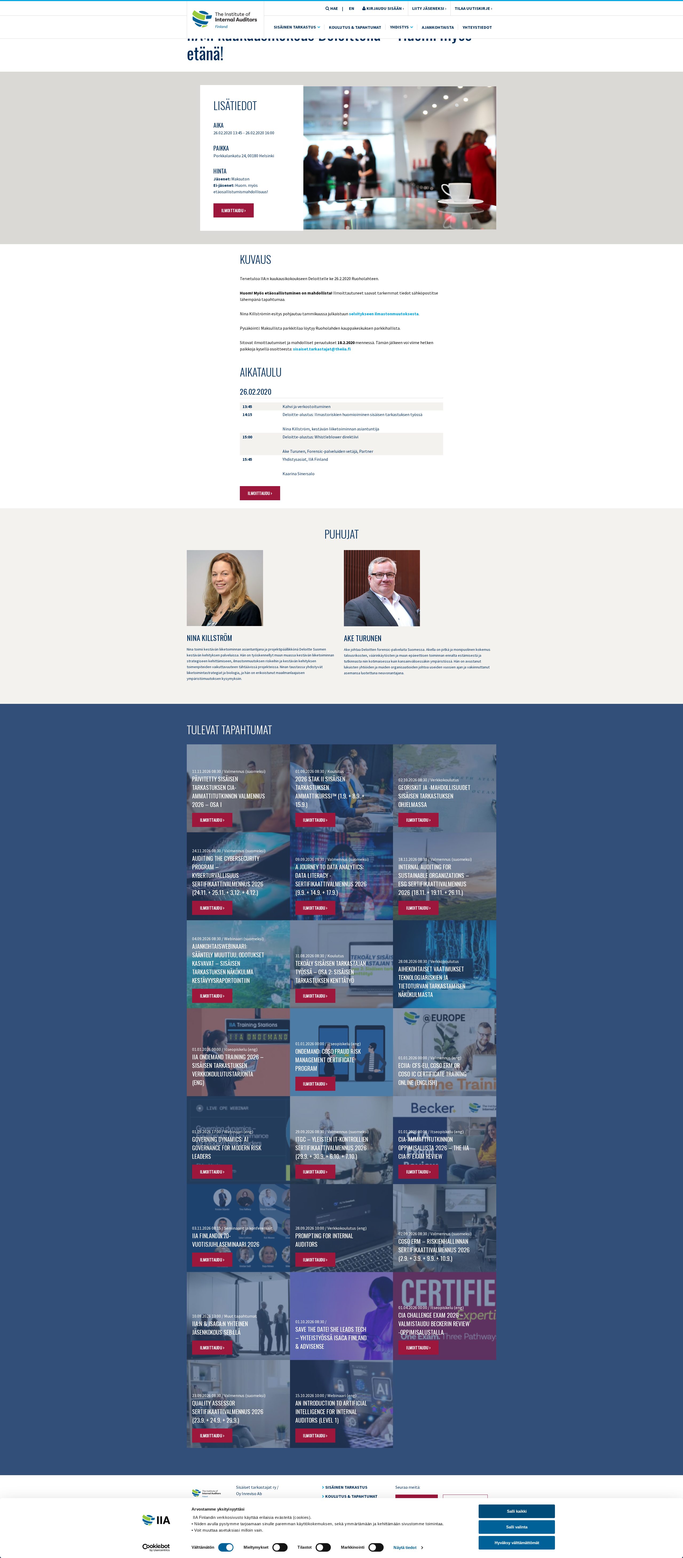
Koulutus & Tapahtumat (355, 27)
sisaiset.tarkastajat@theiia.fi (322, 349)
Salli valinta (516, 1527)
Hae (333, 8)
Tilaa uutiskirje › (473, 8)
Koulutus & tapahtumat (351, 1496)
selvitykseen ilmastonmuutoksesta (384, 313)
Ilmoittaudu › (233, 210)
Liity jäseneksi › (429, 8)
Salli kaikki (517, 1511)
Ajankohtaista (438, 27)
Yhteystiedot (477, 27)
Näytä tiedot (405, 1547)
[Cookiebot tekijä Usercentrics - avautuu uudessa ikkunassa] (156, 1548)
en (351, 8)
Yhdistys (399, 27)
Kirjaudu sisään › (385, 8)
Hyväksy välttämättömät (517, 1542)
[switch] (280, 1547)
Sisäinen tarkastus (295, 27)
